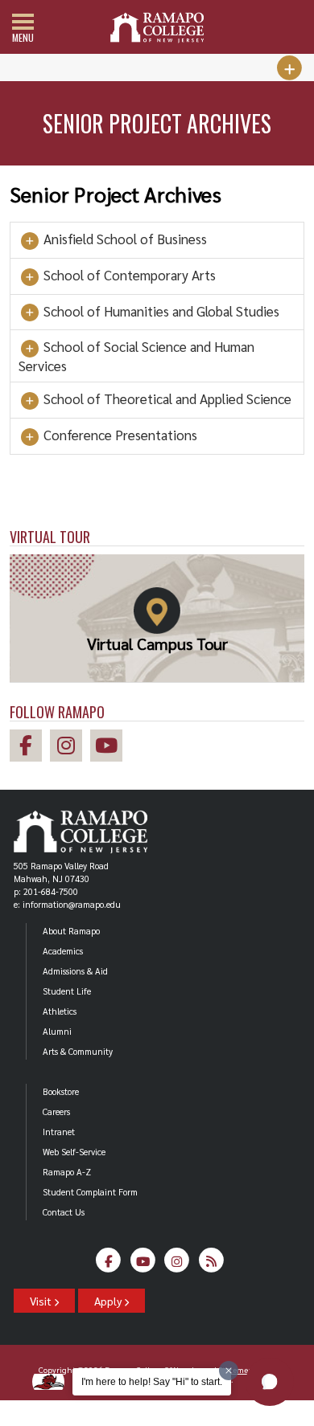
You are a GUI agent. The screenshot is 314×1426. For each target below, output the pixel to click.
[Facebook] (109, 1264)
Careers (56, 1111)
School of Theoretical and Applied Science (165, 398)
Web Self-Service (74, 1152)
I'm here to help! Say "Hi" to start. (151, 1382)
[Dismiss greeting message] (228, 1370)
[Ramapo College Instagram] (70, 747)
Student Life (67, 991)
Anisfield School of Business (123, 239)
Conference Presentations (118, 435)
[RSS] (211, 1264)
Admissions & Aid (75, 971)
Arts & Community (78, 1051)
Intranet (59, 1132)
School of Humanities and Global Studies (159, 311)
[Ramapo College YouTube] (110, 747)
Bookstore (61, 1091)
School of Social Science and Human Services (137, 356)
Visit (42, 1300)
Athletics (59, 1011)
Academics (63, 951)
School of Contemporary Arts (128, 275)
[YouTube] (143, 1264)
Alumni (57, 1031)
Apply (109, 1300)
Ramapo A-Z (67, 1172)
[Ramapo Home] (157, 27)
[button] (270, 1382)
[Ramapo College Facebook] (30, 747)
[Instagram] (177, 1264)
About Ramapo (71, 931)
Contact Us (64, 1212)
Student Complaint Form (90, 1192)
